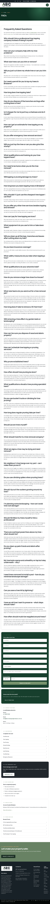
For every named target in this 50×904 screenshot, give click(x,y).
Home (4, 12)
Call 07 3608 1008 (9, 700)
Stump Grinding (25, 745)
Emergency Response (25, 757)
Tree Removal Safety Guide (25, 828)
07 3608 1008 (29, 1)
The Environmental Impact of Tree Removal (25, 831)
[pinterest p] (40, 900)
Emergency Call (9, 774)
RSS (14, 901)
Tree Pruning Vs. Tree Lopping (25, 833)
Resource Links (19, 900)
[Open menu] (47, 5)
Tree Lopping (25, 739)
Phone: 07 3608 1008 (20, 871)
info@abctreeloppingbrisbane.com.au (12, 718)
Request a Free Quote (8, 856)
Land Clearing (25, 751)
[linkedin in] (20, 1)
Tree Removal (25, 736)
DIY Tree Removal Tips (25, 825)
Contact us (7, 901)
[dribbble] (42, 900)
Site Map (11, 901)
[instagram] (38, 900)
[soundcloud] (48, 900)
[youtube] (36, 900)
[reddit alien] (46, 900)
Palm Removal (25, 748)
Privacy (24, 900)
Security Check (6, 676)
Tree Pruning (25, 742)
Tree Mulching (25, 754)
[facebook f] (15, 1)
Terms (27, 900)
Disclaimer (3, 901)
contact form (10, 34)
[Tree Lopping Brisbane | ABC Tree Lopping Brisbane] (6, 5)
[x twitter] (18, 1)
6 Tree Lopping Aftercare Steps (25, 822)
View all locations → (8, 810)
